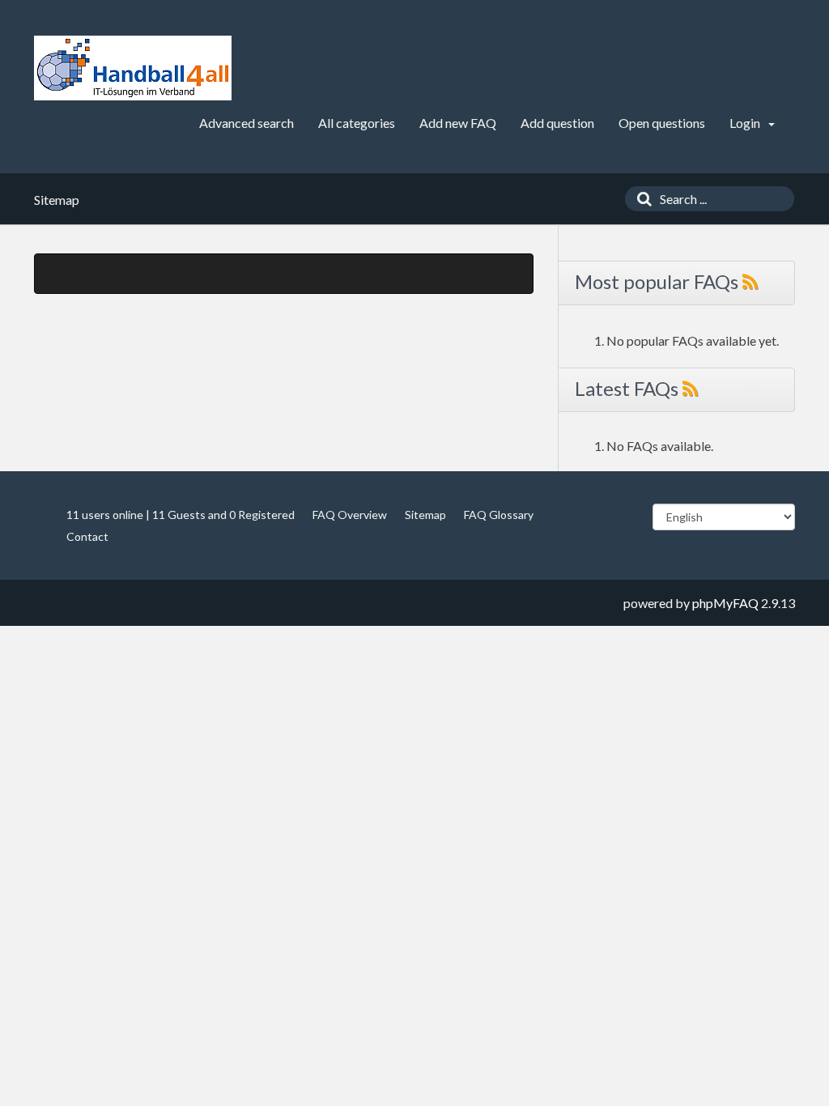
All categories (356, 122)
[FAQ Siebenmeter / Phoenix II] (133, 68)
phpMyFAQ (725, 602)
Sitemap (425, 514)
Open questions (662, 122)
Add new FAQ (457, 122)
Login (746, 122)
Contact (87, 536)
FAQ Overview (349, 514)
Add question (557, 122)
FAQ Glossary (499, 514)
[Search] (640, 198)
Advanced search (246, 122)
